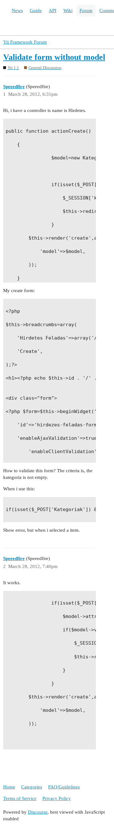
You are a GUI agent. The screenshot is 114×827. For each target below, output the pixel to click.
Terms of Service (19, 798)
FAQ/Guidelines (64, 786)
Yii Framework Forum (25, 42)
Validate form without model (54, 57)
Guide (36, 10)
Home (9, 786)
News (17, 10)
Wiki (68, 10)
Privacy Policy (56, 798)
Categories (31, 786)
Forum (85, 10)
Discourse (38, 812)
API (52, 10)
